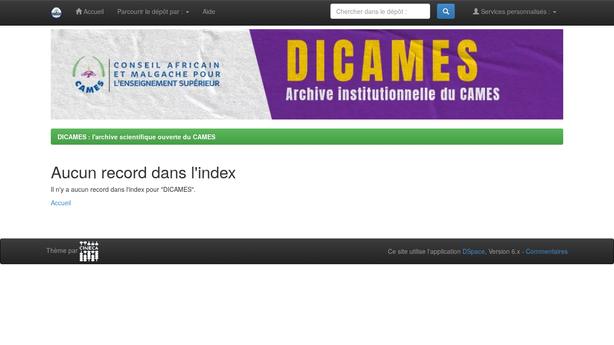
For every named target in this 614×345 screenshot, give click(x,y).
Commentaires (547, 251)
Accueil (93, 11)
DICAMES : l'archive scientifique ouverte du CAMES (136, 136)
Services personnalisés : (515, 11)
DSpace (474, 251)
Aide (209, 11)
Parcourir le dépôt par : (151, 11)
